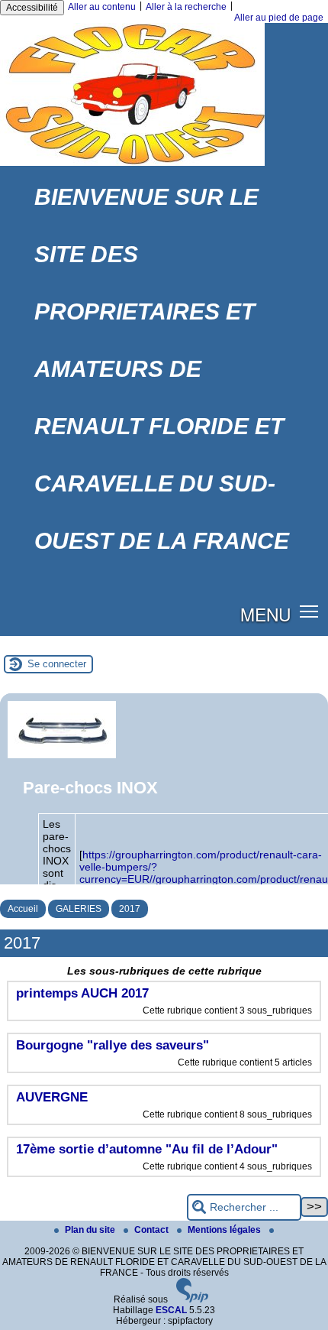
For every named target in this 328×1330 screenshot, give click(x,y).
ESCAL (171, 1310)
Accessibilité (32, 7)
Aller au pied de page (278, 17)
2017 (129, 908)
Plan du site (91, 1230)
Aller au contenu (102, 7)
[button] (309, 611)
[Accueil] (132, 162)
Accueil (23, 908)
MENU (265, 614)
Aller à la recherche (186, 7)
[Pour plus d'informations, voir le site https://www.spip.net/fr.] (192, 1299)
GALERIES (78, 908)
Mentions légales (225, 1230)
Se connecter (56, 664)
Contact (152, 1230)
